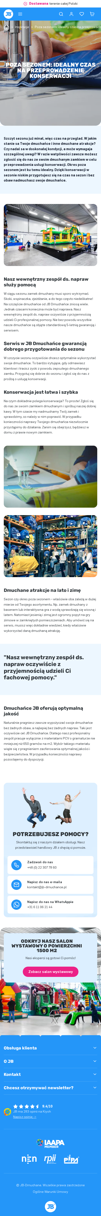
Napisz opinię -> (24, 1117)
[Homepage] (8, 14)
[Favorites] (82, 14)
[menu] (20, 14)
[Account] (71, 14)
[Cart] (92, 14)
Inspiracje (22, 27)
